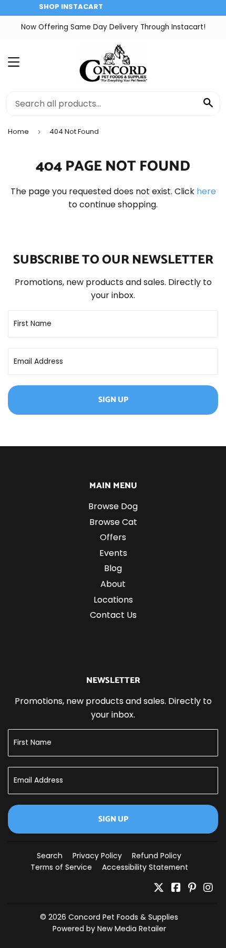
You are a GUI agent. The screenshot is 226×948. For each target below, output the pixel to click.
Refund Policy (156, 855)
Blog (113, 568)
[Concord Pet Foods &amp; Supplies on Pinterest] (192, 888)
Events (113, 553)
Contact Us (113, 615)
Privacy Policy (97, 855)
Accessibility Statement (145, 867)
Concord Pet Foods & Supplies (123, 917)
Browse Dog (113, 506)
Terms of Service (61, 867)
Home (18, 131)
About (113, 584)
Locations (113, 600)
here (206, 191)
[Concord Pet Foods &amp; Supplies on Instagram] (208, 888)
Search (50, 855)
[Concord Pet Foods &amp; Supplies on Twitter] (158, 888)
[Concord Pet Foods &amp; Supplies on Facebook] (176, 888)
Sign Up (113, 399)
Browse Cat (113, 522)
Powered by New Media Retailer (109, 928)
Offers (113, 537)
